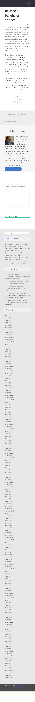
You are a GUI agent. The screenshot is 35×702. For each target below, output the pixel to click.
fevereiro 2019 (9, 528)
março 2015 (8, 641)
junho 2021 (8, 465)
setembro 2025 (9, 342)
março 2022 (8, 443)
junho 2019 (8, 518)
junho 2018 (8, 547)
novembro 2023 (9, 395)
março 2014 (8, 670)
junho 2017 (8, 576)
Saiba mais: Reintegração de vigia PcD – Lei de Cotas (16, 289)
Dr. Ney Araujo (17, 687)
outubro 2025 (9, 339)
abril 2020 (8, 499)
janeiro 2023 (8, 419)
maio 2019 (8, 520)
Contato (17, 689)
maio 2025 (8, 351)
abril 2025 (8, 354)
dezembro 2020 (9, 479)
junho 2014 (8, 663)
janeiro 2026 (8, 332)
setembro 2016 (9, 598)
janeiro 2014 (8, 675)
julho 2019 (8, 516)
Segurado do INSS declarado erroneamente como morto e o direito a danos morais (17, 277)
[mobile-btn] (28, 3)
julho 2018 (8, 545)
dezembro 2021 (9, 450)
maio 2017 (8, 579)
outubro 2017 (9, 566)
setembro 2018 (9, 540)
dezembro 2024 (9, 364)
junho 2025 (8, 349)
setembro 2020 (9, 487)
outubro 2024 (9, 368)
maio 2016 (8, 607)
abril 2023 (8, 412)
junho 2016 (8, 605)
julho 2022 (8, 434)
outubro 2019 (9, 508)
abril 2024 (8, 383)
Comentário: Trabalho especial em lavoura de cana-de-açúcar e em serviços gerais (17, 296)
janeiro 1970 (8, 677)
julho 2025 (8, 347)
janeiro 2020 (8, 501)
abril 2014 (8, 668)
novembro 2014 (9, 651)
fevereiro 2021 (9, 475)
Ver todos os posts (13, 169)
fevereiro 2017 (9, 586)
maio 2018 (8, 549)
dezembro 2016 (9, 590)
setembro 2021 (9, 458)
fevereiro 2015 (9, 644)
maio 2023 (8, 409)
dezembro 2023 (9, 393)
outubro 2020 (9, 484)
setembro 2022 (9, 429)
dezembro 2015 (9, 620)
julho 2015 (8, 632)
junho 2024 (8, 378)
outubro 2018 (9, 537)
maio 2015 (8, 636)
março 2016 (8, 612)
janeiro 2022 (8, 448)
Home (26, 685)
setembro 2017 (9, 569)
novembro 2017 (9, 564)
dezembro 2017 (9, 562)
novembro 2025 (9, 337)
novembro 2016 (9, 593)
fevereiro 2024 (9, 388)
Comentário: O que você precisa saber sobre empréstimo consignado (16, 303)
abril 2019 (8, 523)
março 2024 (8, 385)
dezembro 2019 (9, 504)
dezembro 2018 (9, 533)
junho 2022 (8, 436)
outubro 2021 (9, 455)
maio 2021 (8, 467)
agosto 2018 (8, 542)
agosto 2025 (8, 344)
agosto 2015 (8, 629)
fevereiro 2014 (9, 673)
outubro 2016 (9, 595)
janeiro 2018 (8, 559)
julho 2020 (8, 492)
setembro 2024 (9, 371)
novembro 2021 (9, 453)
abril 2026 (8, 325)
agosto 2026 (8, 315)
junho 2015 (8, 634)
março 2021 (8, 472)
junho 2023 (8, 407)
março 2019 (8, 525)
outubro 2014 (9, 653)
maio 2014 (8, 665)
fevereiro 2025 (9, 359)
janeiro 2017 (8, 588)
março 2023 (8, 414)
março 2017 (8, 583)
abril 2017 (8, 581)
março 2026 (8, 327)
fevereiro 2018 (9, 557)
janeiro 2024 (8, 390)
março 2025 (8, 356)
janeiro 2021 (8, 477)
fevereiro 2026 (9, 330)
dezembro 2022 (9, 422)
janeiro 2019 (8, 530)
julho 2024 (8, 376)
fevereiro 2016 (9, 615)
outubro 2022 (9, 426)
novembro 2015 (9, 622)
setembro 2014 (9, 656)
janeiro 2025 (8, 361)
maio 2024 (8, 380)
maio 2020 (8, 496)
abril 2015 (8, 639)
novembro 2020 (9, 482)
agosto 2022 (8, 431)
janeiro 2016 (8, 617)
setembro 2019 (9, 511)
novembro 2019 (9, 506)
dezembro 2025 (9, 335)
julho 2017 (8, 574)
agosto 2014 (8, 658)
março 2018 (8, 554)
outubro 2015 (9, 624)
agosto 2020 (8, 489)
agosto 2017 (8, 571)
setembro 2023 (9, 400)
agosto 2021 (8, 460)
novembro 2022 (9, 424)
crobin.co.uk (18, 685)
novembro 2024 (9, 366)
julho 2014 (8, 661)
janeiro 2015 (8, 646)
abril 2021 (8, 470)
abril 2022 (8, 441)
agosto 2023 (8, 402)
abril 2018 (8, 552)
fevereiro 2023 (9, 417)
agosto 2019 (8, 513)
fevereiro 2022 (9, 446)
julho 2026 (8, 318)
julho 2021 (8, 463)
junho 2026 (8, 320)
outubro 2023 (9, 397)
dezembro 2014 (9, 649)
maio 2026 (8, 323)
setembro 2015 (9, 627)
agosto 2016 (8, 600)
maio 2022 (8, 438)
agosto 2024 (8, 373)
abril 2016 (8, 610)
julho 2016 (8, 603)
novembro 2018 (9, 535)
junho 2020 (8, 494)
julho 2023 (8, 405)
